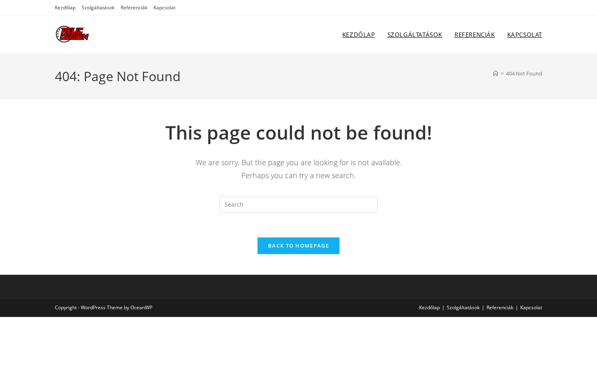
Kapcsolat (164, 7)
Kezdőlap (65, 7)
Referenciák (134, 7)
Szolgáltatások (98, 7)
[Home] (495, 73)
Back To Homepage (298, 245)
